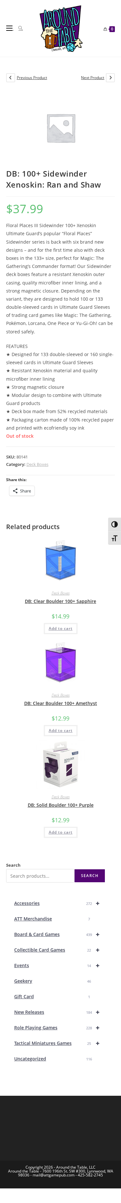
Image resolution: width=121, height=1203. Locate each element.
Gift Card (52, 996)
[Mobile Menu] (10, 28)
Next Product (92, 77)
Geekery (52, 981)
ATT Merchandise (52, 919)
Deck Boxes (37, 464)
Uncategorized (53, 1059)
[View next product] (110, 77)
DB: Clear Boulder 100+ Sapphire (60, 601)
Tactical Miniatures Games (57, 1043)
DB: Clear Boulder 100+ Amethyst (60, 703)
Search (13, 865)
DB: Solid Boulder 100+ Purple (61, 805)
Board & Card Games (57, 934)
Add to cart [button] (61, 628)
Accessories (57, 903)
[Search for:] (18, 28)
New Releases (57, 1012)
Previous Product (32, 77)
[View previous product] (10, 77)
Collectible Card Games (57, 949)
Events (57, 965)
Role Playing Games (57, 1027)
